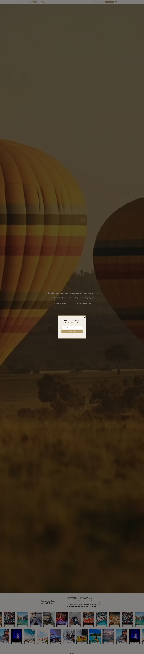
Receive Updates (72, 331)
